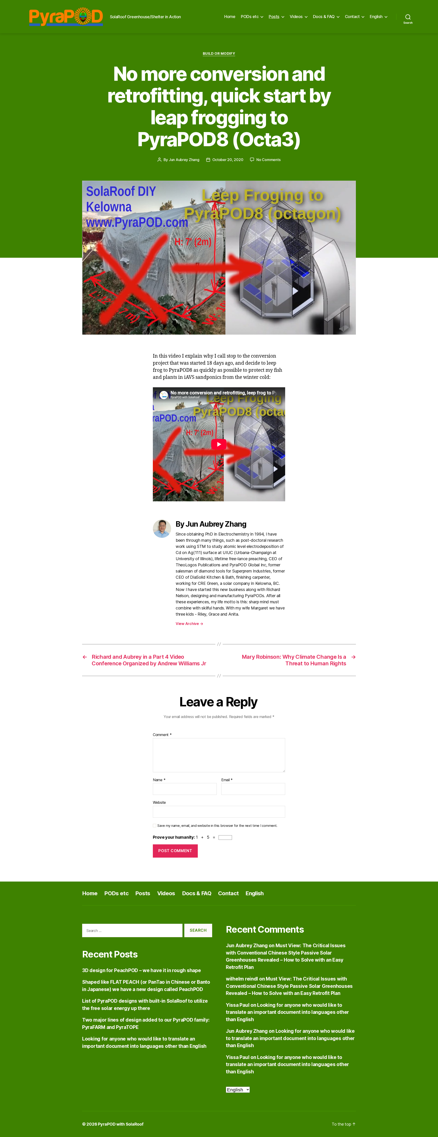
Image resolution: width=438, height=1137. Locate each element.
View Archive (189, 623)
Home (229, 16)
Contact (352, 16)
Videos (296, 16)
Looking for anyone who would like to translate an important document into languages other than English (287, 1012)
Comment (162, 735)
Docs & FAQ (324, 16)
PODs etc (249, 16)
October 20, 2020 (227, 159)
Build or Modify (219, 54)
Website (159, 802)
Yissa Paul (237, 1005)
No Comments (268, 159)
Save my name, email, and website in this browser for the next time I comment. (217, 826)
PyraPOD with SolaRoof (120, 1124)
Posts (274, 16)
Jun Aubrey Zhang (184, 159)
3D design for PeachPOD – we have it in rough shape (141, 970)
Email (227, 780)
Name (159, 780)
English (376, 16)
